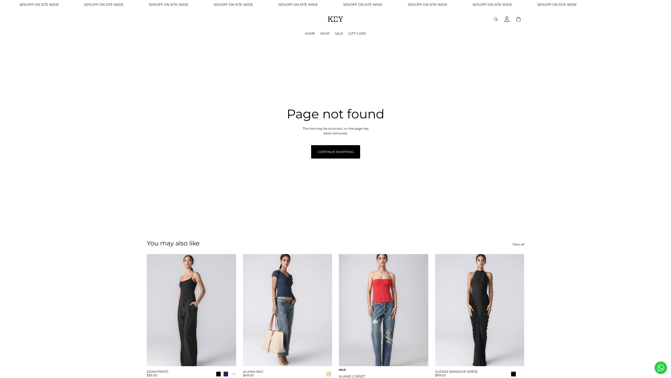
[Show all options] (233, 374)
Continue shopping (335, 152)
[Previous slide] (155, 310)
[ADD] (324, 359)
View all (518, 244)
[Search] (496, 19)
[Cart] (518, 19)
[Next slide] (228, 310)
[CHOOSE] (228, 359)
